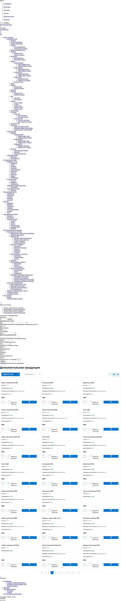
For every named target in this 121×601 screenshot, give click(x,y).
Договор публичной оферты (16, 583)
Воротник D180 (88, 383)
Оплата (9, 592)
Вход (10, 25)
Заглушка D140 (47, 464)
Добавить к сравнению (14, 402)
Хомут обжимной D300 (9, 410)
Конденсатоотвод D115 (91, 545)
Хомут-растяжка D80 (49, 410)
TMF (11, 388)
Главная (2, 363)
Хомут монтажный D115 (92, 491)
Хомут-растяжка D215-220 (51, 545)
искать (6, 23)
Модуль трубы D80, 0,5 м (51, 518)
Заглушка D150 (47, 491)
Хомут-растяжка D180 (9, 491)
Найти (3, 361)
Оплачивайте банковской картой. (14, 309)
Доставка (10, 591)
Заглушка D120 (47, 383)
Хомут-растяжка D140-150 (92, 437)
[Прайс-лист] (118, 374)
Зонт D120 (5, 464)
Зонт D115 (46, 437)
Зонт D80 (86, 410)
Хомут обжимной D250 (9, 383)
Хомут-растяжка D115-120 (10, 437)
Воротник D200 (88, 464)
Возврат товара (12, 586)
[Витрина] (110, 374)
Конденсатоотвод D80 (91, 518)
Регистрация (4, 25)
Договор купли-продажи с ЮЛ (17, 584)
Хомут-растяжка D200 (9, 518)
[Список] (114, 374)
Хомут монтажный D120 (10, 545)
